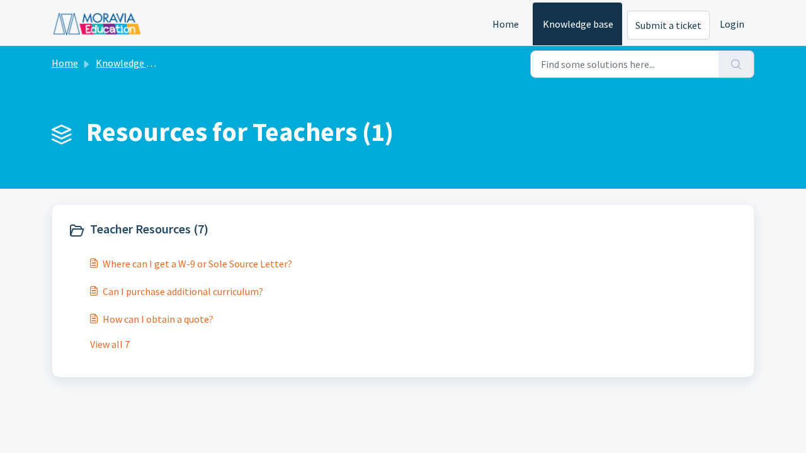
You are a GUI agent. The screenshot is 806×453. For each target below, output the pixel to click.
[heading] (232, 230)
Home (505, 24)
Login (732, 24)
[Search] (736, 64)
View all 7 (110, 344)
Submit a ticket (668, 25)
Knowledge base (578, 24)
